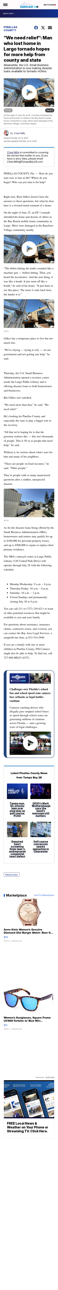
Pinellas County (10, 29)
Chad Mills (19, 133)
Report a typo (11, 874)
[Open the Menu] (5, 5)
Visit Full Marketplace (44, 895)
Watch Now (49, 5)
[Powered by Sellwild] (49, 1077)
